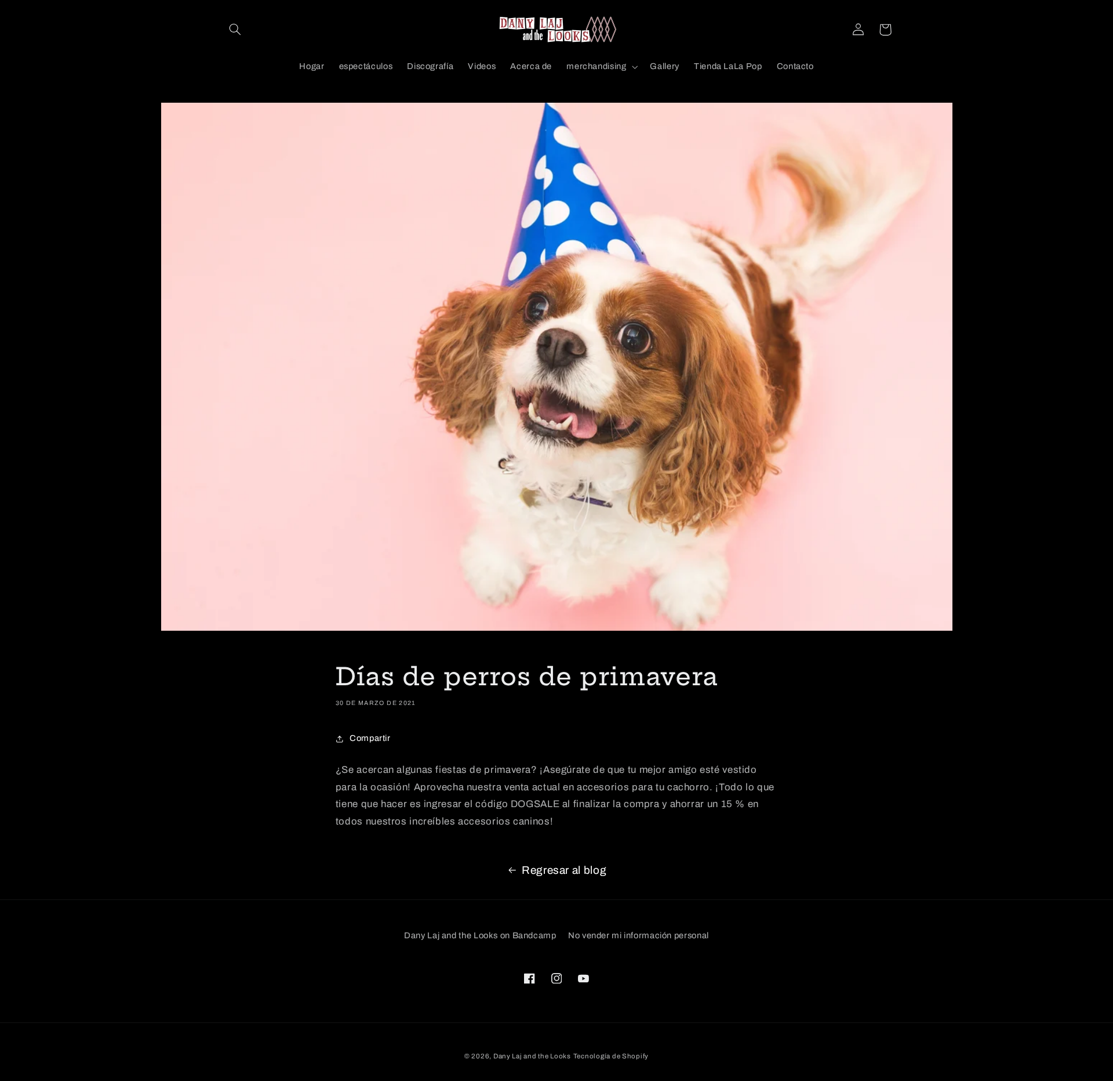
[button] (235, 29)
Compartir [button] (370, 738)
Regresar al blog (564, 870)
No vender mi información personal (638, 935)
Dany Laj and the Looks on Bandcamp (480, 935)
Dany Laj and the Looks (532, 1056)
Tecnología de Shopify (611, 1056)
